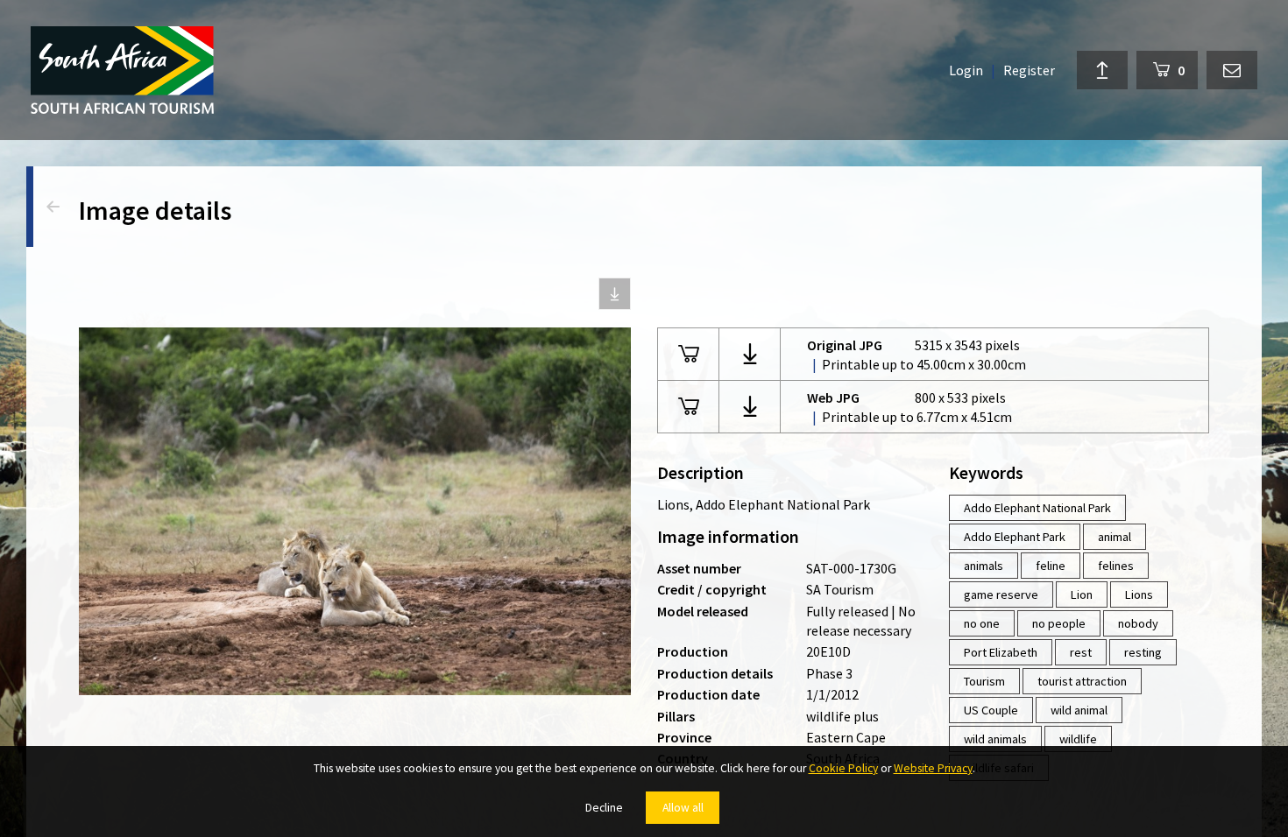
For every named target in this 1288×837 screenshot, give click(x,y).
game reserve (1001, 594)
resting (1143, 652)
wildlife (1078, 739)
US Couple (991, 710)
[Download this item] (614, 294)
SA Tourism (840, 589)
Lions (1139, 594)
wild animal (1079, 710)
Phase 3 (829, 673)
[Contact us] (1232, 70)
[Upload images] (1102, 70)
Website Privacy (933, 768)
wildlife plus (842, 716)
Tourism (984, 681)
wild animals (995, 739)
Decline (604, 807)
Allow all (683, 807)
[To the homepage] (122, 70)
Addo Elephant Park (1014, 537)
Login (966, 70)
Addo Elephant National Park (1037, 508)
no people (1059, 623)
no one (982, 623)
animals (983, 565)
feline (1050, 565)
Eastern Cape (846, 737)
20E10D (828, 651)
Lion (1082, 594)
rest (1081, 652)
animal (1114, 537)
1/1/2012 (832, 694)
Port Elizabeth (1000, 652)
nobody (1138, 623)
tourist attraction (1082, 681)
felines (1116, 565)
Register (1029, 70)
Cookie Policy (843, 768)
